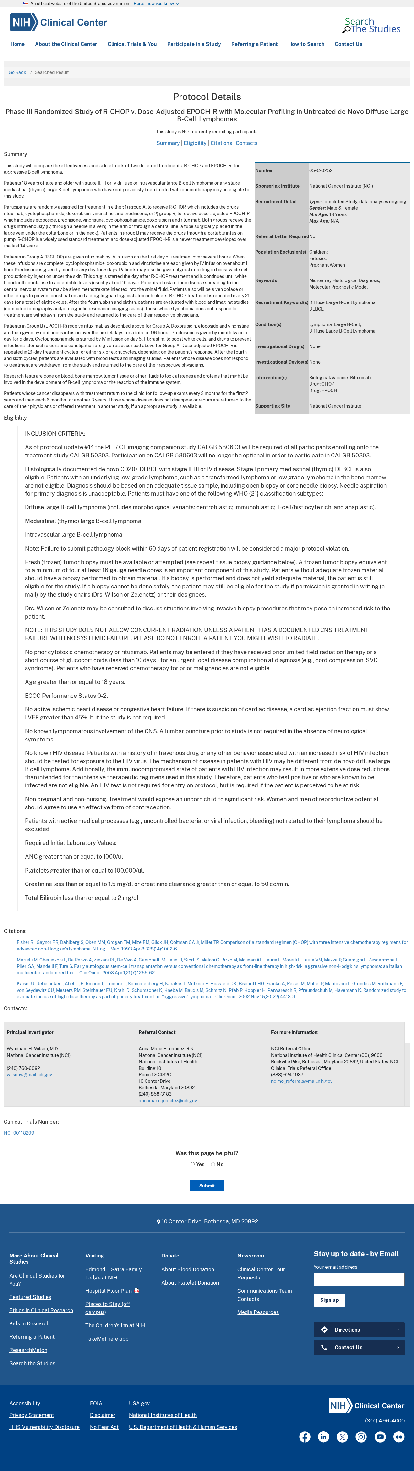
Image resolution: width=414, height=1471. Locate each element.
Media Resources (258, 1312)
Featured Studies (30, 1297)
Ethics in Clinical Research (41, 1310)
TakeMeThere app (107, 1339)
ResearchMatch (28, 1350)
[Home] (58, 21)
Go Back (17, 72)
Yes (199, 1164)
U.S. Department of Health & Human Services (183, 1427)
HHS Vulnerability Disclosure (44, 1427)
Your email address (335, 1266)
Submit (207, 1185)
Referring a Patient (32, 1337)
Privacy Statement (31, 1415)
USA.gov (139, 1403)
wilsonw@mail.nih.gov (29, 1074)
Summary (168, 143)
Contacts (246, 143)
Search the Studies (32, 1363)
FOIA (96, 1403)
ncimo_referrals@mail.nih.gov (301, 1081)
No (219, 1164)
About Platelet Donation (190, 1283)
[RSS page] (399, 1437)
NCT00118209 (19, 1133)
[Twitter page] (342, 1437)
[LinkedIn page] (323, 1437)
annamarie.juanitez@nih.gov (168, 1100)
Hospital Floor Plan (108, 1291)
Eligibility (195, 143)
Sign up (329, 1299)
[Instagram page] (361, 1437)
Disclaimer (102, 1415)
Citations (221, 143)
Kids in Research (29, 1324)
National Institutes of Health (163, 1415)
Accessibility (24, 1403)
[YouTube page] (380, 1437)
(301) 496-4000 (385, 1420)
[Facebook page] (304, 1437)
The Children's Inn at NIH (115, 1326)
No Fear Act (104, 1427)
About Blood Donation (187, 1270)
